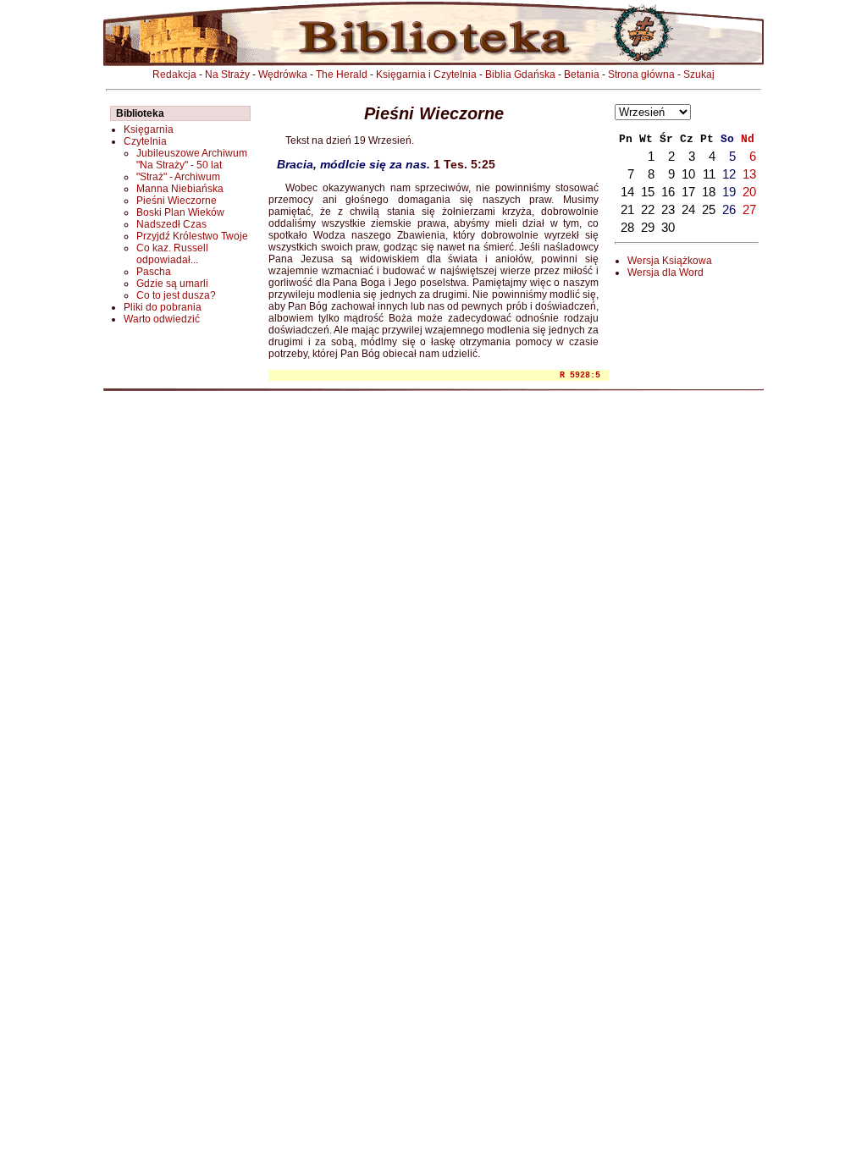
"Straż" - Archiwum (178, 177)
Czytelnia (145, 141)
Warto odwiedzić (162, 319)
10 (688, 174)
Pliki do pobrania (163, 307)
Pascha (153, 272)
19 (729, 191)
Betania (581, 74)
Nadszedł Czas (171, 224)
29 (647, 227)
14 (627, 191)
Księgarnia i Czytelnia (426, 74)
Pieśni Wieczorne (176, 200)
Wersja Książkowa (669, 261)
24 (688, 209)
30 (668, 227)
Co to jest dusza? (176, 295)
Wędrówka (282, 74)
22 (647, 209)
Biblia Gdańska (520, 74)
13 (749, 174)
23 (668, 209)
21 (627, 209)
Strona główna (641, 74)
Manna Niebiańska (180, 189)
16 (668, 191)
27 (749, 209)
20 (749, 191)
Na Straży (227, 74)
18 (708, 191)
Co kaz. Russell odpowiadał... (172, 254)
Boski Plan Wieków (180, 212)
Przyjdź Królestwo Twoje (192, 236)
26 (729, 209)
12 (729, 174)
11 (709, 174)
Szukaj (699, 74)
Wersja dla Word (665, 272)
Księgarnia (149, 129)
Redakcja (174, 74)
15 (647, 191)
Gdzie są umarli (172, 283)
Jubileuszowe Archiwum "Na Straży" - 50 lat (191, 159)
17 (688, 191)
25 (708, 209)
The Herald (341, 74)
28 (627, 227)
